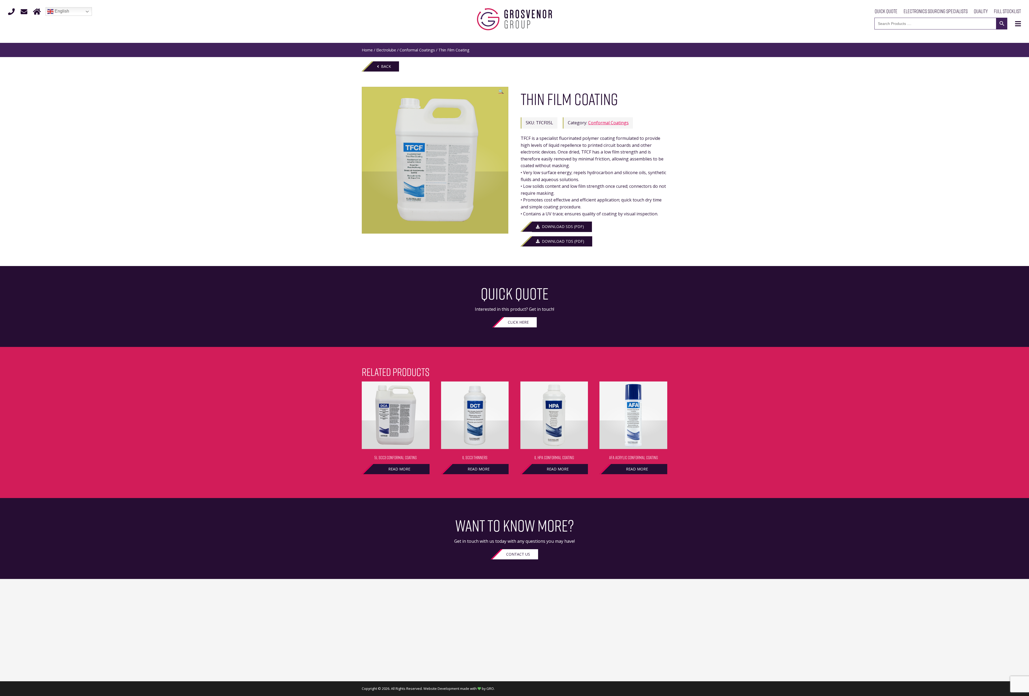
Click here (518, 322)
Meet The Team (514, 631)
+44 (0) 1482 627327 (382, 669)
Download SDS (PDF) (562, 226)
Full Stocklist (1007, 11)
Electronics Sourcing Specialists (936, 11)
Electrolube (386, 50)
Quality (981, 11)
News (514, 665)
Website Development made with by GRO (458, 688)
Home (367, 50)
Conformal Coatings (417, 50)
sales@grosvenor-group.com (391, 676)
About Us (514, 624)
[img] (1018, 23)
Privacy (660, 624)
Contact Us (518, 554)
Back (385, 66)
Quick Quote (886, 11)
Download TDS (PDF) (562, 241)
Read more (399, 469)
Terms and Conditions (644, 617)
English (61, 11)
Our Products (514, 637)
